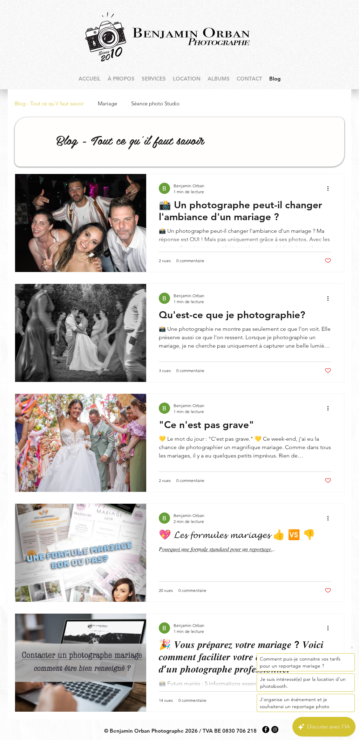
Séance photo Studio (155, 103)
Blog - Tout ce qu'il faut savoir (49, 103)
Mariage (107, 103)
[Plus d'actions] (330, 188)
